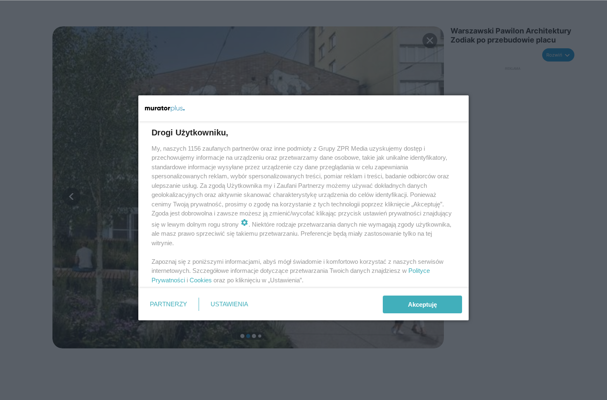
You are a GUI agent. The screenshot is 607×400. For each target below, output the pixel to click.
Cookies (201, 280)
